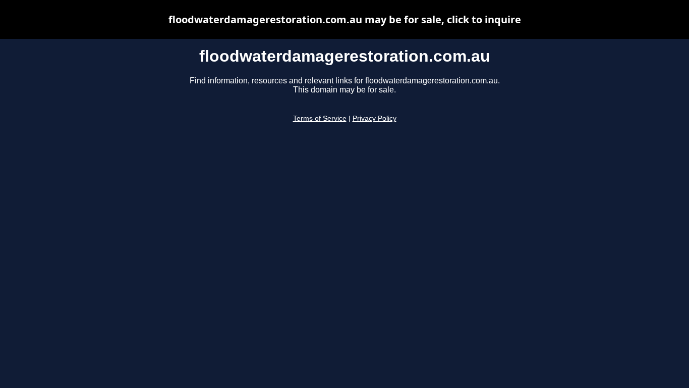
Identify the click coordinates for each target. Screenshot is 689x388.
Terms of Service (320, 118)
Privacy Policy (374, 118)
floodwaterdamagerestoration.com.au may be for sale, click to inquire (344, 19)
